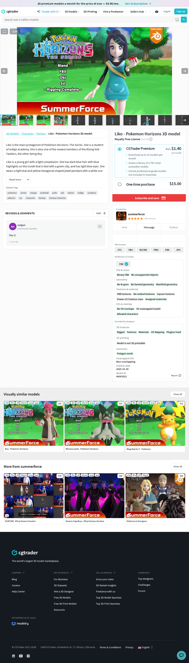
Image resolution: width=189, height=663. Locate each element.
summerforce (136, 214)
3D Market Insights (106, 585)
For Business (61, 579)
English (144, 647)
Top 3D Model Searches (108, 597)
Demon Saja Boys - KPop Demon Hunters (85, 521)
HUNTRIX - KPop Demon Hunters (20, 521)
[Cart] (157, 11)
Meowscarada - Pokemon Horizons (82, 448)
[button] (177, 20)
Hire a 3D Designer (64, 591)
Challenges (144, 584)
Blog (14, 579)
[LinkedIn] (14, 656)
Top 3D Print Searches (108, 603)
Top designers (145, 578)
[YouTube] (21, 656)
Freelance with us (105, 591)
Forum (141, 591)
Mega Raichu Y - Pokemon (139, 449)
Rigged (121, 332)
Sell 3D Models (104, 572)
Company (16, 572)
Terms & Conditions (110, 647)
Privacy (129, 647)
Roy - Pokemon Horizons (16, 448)
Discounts (59, 609)
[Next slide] (184, 71)
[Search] (184, 20)
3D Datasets (60, 585)
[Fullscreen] (4, 31)
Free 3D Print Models (65, 603)
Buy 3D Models (61, 572)
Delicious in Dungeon (137, 521)
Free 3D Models (62, 597)
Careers (16, 585)
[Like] (124, 237)
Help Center (18, 591)
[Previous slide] (4, 71)
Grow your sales (105, 579)
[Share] (173, 237)
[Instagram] (28, 656)
